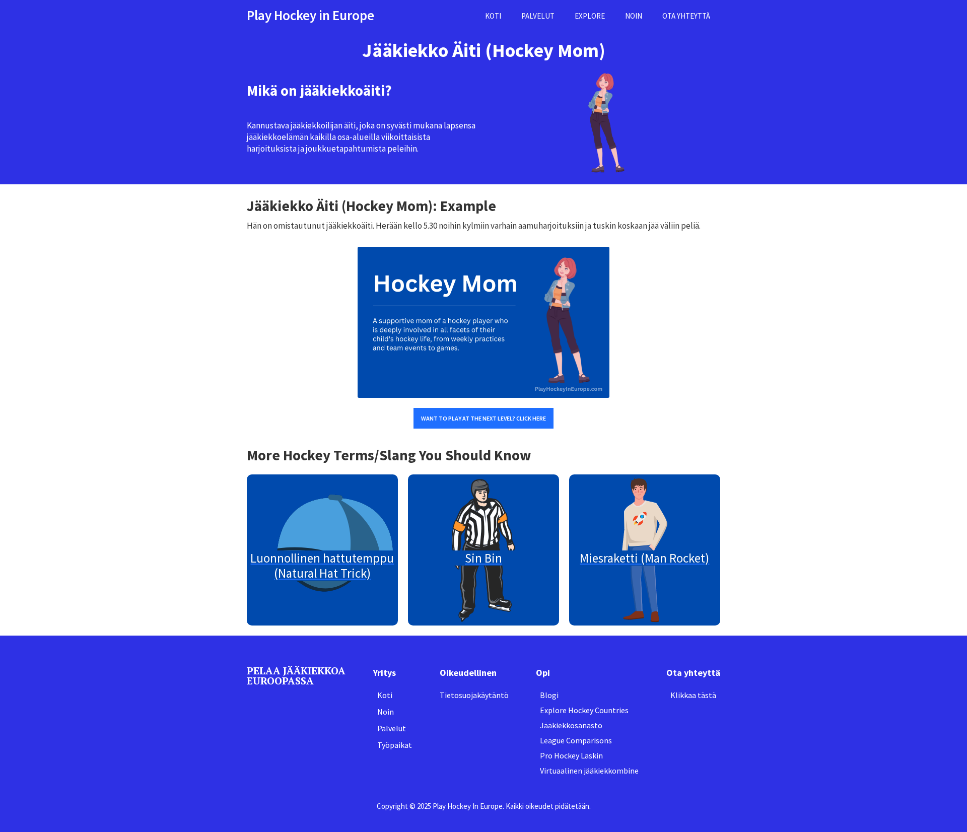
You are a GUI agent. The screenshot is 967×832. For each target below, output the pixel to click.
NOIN (633, 16)
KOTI (493, 16)
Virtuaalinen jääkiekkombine (589, 771)
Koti (384, 695)
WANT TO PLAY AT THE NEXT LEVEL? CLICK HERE (483, 418)
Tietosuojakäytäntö (474, 695)
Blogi (549, 695)
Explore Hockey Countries (584, 710)
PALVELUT (538, 16)
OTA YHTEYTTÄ (686, 16)
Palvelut (391, 728)
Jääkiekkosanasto (571, 725)
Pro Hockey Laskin (571, 755)
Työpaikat (394, 745)
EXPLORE (590, 16)
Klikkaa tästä (693, 695)
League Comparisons (576, 740)
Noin (385, 712)
